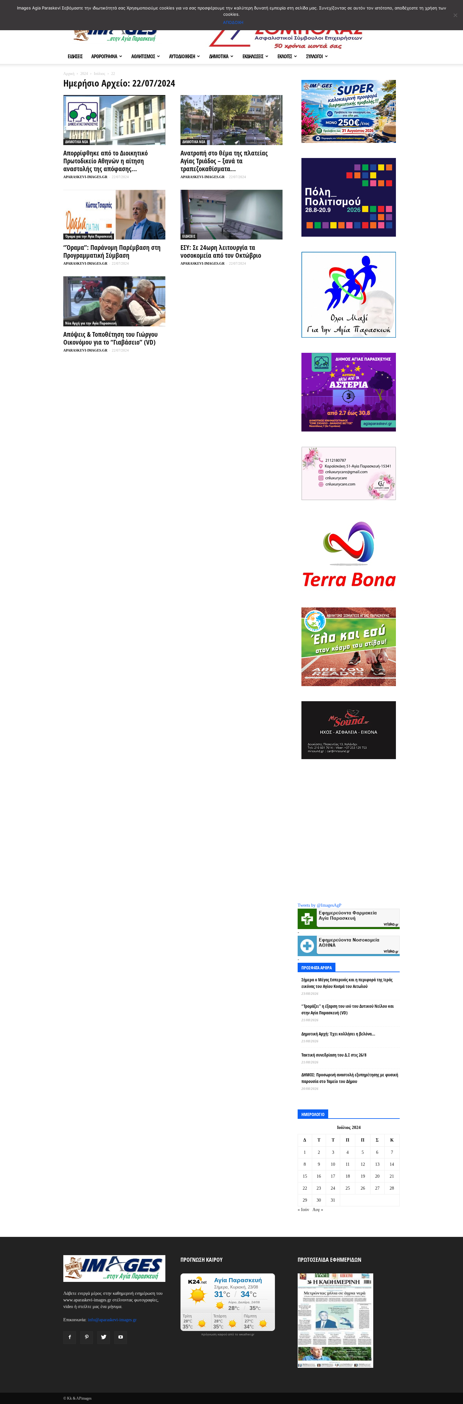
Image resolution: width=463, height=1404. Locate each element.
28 (392, 1188)
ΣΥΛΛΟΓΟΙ (314, 56)
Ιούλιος (99, 73)
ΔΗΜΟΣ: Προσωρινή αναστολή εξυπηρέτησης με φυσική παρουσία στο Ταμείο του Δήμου (349, 1078)
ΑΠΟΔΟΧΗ (233, 22)
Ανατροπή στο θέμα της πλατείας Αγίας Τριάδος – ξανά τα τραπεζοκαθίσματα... (224, 161)
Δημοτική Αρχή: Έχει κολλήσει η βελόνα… (338, 1034)
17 (333, 1176)
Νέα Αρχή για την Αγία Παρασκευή (91, 323)
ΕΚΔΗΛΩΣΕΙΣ (253, 56)
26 (363, 1188)
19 (363, 1176)
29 (305, 1200)
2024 (84, 73)
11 (348, 1164)
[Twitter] (103, 1337)
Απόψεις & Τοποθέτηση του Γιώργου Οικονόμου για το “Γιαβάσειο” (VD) (110, 338)
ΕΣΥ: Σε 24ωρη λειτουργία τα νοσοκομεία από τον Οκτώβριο (220, 251)
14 (392, 1164)
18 (348, 1176)
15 (305, 1176)
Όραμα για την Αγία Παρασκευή (88, 236)
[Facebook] (69, 1337)
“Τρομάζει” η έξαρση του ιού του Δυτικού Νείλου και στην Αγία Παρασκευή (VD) (347, 1009)
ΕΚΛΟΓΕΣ (284, 56)
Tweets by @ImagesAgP (319, 905)
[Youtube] (120, 1337)
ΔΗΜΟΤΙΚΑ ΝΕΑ (76, 141)
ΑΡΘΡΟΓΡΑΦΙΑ (104, 56)
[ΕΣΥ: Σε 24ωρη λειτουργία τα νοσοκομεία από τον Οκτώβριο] (231, 215)
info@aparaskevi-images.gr (112, 1319)
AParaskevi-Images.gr (85, 177)
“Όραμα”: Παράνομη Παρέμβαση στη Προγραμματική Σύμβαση (112, 251)
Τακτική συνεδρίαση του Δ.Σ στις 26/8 (333, 1055)
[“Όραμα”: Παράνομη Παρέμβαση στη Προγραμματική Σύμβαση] (114, 215)
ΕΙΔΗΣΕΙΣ (75, 56)
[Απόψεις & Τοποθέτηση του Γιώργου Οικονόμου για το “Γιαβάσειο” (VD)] (114, 301)
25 (348, 1188)
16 (319, 1176)
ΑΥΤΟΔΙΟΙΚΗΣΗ (182, 56)
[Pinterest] (86, 1337)
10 (333, 1164)
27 (377, 1188)
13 (377, 1164)
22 (305, 1188)
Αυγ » (317, 1209)
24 (333, 1188)
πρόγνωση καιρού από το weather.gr (227, 1334)
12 (363, 1164)
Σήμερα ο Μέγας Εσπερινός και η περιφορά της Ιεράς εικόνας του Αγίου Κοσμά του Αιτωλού (346, 983)
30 (319, 1200)
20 (377, 1176)
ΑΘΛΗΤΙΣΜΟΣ (143, 56)
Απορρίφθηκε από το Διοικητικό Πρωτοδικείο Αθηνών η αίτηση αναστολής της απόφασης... (105, 161)
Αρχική (68, 73)
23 (319, 1188)
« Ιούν (303, 1209)
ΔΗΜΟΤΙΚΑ (218, 56)
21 (392, 1176)
